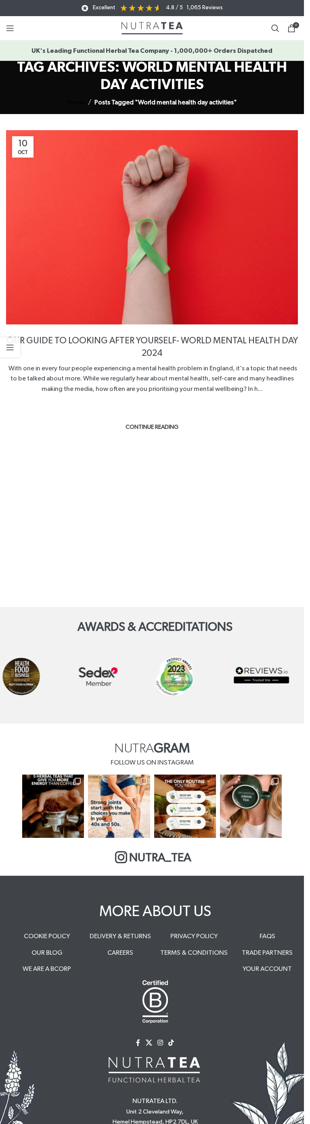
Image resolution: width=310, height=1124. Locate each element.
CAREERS (120, 952)
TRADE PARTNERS (267, 952)
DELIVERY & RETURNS (120, 936)
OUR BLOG (47, 952)
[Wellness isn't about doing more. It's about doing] (185, 806)
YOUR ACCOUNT (267, 969)
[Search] (275, 28)
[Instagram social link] (160, 1043)
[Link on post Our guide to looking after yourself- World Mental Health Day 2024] (152, 227)
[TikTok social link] (171, 1043)
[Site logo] (152, 28)
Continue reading (152, 427)
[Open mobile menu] (10, 28)
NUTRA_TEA (160, 858)
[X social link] (149, 1043)
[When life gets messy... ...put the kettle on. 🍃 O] (251, 806)
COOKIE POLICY (47, 936)
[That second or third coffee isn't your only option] (53, 806)
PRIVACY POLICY (194, 936)
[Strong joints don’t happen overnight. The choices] (119, 806)
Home (76, 102)
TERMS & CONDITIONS (194, 952)
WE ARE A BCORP (47, 969)
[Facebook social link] (138, 1043)
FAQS (267, 936)
